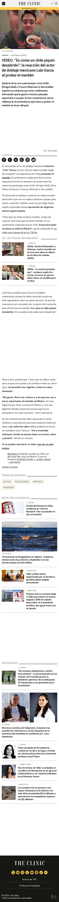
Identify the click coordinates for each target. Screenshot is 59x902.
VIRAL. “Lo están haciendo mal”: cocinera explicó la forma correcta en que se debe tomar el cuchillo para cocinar (41, 275)
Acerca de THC (29, 879)
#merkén (8, 487)
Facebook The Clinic (18, 872)
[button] (4, 160)
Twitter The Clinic (13, 872)
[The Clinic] (6, 3)
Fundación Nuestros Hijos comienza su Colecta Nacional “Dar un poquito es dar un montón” (40, 510)
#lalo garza (22, 481)
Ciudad (31, 502)
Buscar (52, 3)
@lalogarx (13, 454)
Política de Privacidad (29, 885)
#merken (21, 459)
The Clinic (52, 150)
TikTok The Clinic (41, 872)
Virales (5, 55)
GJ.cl (53, 897)
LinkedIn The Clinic (36, 872)
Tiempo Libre (25, 764)
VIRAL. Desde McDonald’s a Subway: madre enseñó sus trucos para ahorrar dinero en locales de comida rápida (41, 252)
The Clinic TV (32, 872)
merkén (6, 177)
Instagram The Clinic (22, 872)
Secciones (56, 3)
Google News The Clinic (46, 872)
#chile (30, 459)
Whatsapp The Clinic (27, 872)
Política (7, 554)
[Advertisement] (29, 345)
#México (38, 481)
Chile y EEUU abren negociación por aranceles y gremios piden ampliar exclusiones (40, 578)
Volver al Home (10, 467)
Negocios (32, 571)
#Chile (7, 481)
